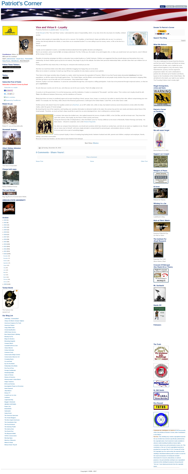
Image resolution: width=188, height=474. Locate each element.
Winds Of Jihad (9, 442)
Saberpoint (8, 411)
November (6, 258)
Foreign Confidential (10, 370)
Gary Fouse (6, 61)
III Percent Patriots (10, 384)
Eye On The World (9, 363)
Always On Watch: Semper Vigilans (14, 320)
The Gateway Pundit (10, 426)
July (4, 267)
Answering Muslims (10, 329)
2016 (5, 239)
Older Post (144, 161)
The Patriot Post (9, 431)
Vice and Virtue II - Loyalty (51, 27)
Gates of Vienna (9, 375)
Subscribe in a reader (11, 87)
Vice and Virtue (64, 30)
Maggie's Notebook (10, 402)
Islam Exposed (9, 388)
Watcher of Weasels (10, 440)
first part (42, 33)
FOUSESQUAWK (9, 372)
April (5, 274)
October (5, 260)
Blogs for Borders (9, 338)
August (5, 265)
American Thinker (9, 325)
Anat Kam (76, 105)
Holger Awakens (9, 381)
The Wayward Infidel (10, 433)
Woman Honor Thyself (11, 444)
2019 (5, 232)
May (4, 272)
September (6, 263)
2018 (5, 234)
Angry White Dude (10, 327)
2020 (5, 229)
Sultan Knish (8, 413)
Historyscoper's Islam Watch (13, 379)
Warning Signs (9, 438)
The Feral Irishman (10, 424)
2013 (5, 246)
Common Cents (9, 352)
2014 (5, 244)
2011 (5, 251)
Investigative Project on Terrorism (14, 386)
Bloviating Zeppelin (10, 341)
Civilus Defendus (9, 350)
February (6, 279)
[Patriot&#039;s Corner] (8, 91)
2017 (5, 236)
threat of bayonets (89, 121)
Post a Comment (92, 157)
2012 (5, 249)
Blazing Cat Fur (9, 336)
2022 (5, 225)
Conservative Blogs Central (12, 354)
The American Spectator (11, 415)
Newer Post (39, 161)
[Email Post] (39, 148)
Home (92, 161)
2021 (5, 227)
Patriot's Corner (21, 3)
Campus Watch (9, 343)
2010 (5, 253)
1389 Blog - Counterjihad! (12, 318)
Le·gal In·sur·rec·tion (10, 395)
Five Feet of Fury (9, 368)
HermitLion (15, 61)
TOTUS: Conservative (11, 435)
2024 (5, 220)
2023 (5, 222)
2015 (5, 241)
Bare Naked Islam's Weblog (12, 334)
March (5, 277)
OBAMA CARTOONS (10, 404)
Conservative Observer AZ (12, 357)
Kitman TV (7, 393)
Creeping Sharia (9, 359)
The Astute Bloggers (10, 417)
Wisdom (96, 143)
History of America (10, 377)
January (5, 281)
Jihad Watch (8, 390)
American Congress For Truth (13, 323)
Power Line (8, 406)
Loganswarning (9, 399)
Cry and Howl (8, 361)
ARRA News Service (10, 332)
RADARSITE (8, 408)
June (5, 270)
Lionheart (7, 397)
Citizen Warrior (9, 347)
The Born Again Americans (12, 420)
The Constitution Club (10, 422)
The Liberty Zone (9, 429)
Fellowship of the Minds (11, 366)
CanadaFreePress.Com (11, 345)
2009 (5, 284)
